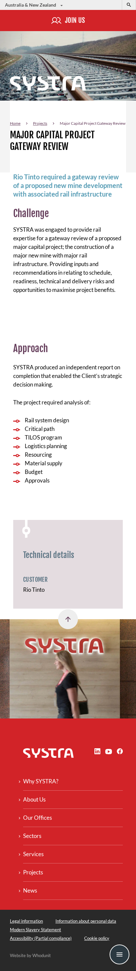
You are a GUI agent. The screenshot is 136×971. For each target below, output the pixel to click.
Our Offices (37, 817)
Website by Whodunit (30, 955)
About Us (34, 799)
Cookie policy (96, 938)
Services (33, 854)
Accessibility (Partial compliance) (41, 938)
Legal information (26, 921)
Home (15, 123)
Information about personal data (85, 921)
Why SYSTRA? (40, 781)
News (30, 890)
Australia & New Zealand (31, 5)
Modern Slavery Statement (35, 929)
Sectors (32, 835)
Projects (40, 123)
